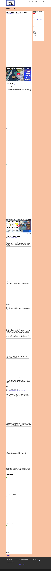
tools (32, 1)
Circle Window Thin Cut (37, 23)
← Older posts (8, 555)
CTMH (14, 13)
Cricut (36, 1)
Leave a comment (19, 13)
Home (43, 1)
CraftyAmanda (8, 13)
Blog (29, 1)
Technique (19, 84)
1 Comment (24, 390)
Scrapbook (16, 13)
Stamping (23, 475)
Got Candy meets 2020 (12, 389)
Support (39, 1)
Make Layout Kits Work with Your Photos (16, 12)
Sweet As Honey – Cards (37, 21)
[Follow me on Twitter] (34, 35)
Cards (12, 475)
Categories (34, 26)
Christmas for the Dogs (22, 565)
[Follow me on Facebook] (33, 35)
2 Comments (16, 237)
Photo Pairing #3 (10, 83)
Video (20, 84)
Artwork (11, 84)
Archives (34, 31)
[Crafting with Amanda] (10, 5)
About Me (11, 237)
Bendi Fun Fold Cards (22, 564)
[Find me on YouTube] (35, 35)
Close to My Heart (12, 13)
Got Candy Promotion (12, 474)
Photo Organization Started (13, 236)
